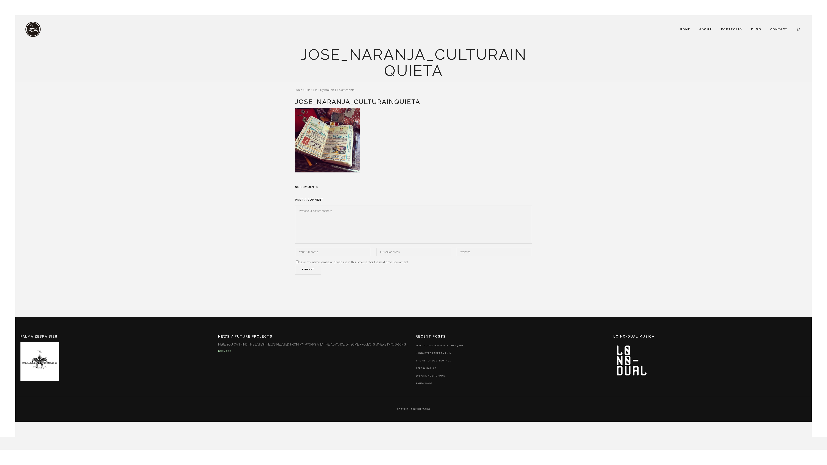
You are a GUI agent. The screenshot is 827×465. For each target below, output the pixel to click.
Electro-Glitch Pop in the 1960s (440, 345)
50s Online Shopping (431, 376)
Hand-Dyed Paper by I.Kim (434, 353)
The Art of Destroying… (433, 361)
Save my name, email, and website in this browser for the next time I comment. (354, 262)
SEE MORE (224, 351)
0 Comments (345, 89)
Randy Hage (424, 383)
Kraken (329, 89)
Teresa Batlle (426, 368)
